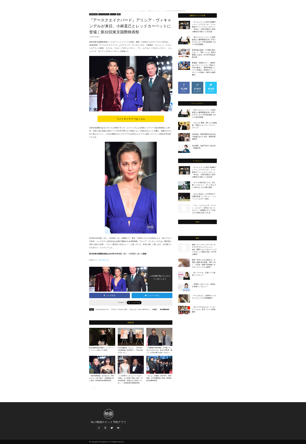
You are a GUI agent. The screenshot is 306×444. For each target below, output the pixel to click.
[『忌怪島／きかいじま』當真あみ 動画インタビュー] (184, 287)
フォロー (197, 83)
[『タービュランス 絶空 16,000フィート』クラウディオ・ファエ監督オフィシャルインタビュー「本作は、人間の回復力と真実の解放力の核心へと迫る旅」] (184, 25)
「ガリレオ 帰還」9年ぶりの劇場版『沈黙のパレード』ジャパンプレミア (204, 125)
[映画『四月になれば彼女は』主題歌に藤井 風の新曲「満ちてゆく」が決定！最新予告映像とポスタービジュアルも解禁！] (184, 263)
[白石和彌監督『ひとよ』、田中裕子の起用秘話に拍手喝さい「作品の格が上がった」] (131, 337)
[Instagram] (105, 428)
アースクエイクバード (102, 309)
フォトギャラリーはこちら (130, 118)
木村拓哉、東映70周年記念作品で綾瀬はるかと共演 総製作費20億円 (204, 136)
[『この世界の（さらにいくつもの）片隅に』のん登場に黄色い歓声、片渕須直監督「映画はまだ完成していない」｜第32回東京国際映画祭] (131, 365)
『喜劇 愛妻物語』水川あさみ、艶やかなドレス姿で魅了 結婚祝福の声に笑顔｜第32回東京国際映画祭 (101, 378)
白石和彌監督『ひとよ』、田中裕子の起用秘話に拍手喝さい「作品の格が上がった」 (130, 350)
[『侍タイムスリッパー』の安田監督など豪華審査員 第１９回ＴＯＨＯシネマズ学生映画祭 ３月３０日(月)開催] (184, 40)
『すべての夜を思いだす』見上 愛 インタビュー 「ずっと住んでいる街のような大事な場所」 (204, 185)
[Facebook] (98, 428)
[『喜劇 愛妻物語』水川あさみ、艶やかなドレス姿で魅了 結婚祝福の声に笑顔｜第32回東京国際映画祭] (102, 365)
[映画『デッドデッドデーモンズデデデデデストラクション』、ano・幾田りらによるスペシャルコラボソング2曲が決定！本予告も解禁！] (184, 247)
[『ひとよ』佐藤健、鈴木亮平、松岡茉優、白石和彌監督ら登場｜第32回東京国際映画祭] (159, 365)
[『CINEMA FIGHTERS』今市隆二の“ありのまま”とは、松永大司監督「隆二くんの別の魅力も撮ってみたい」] (159, 337)
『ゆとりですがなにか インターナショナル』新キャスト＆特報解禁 (204, 309)
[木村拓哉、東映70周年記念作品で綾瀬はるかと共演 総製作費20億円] (184, 137)
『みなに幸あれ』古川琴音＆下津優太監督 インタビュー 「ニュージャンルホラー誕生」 (204, 196)
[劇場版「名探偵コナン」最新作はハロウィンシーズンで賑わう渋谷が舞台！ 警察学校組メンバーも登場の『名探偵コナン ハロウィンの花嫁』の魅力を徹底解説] (184, 66)
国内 (118, 14)
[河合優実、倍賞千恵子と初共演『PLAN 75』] (184, 148)
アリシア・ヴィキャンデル (119, 309)
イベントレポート (104, 14)
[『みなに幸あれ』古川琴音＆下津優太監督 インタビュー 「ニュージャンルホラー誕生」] (184, 197)
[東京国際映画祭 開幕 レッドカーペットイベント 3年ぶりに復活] (102, 337)
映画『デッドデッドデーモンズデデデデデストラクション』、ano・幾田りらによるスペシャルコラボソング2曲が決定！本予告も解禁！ (204, 249)
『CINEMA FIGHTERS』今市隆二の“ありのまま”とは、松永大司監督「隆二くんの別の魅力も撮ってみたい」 (159, 350)
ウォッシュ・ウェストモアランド (139, 309)
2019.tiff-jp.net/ (103, 260)
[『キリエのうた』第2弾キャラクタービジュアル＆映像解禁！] (184, 298)
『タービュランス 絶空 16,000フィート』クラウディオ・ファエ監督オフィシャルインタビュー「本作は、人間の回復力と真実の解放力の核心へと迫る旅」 (204, 27)
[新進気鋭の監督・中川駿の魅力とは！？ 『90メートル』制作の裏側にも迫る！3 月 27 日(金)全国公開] (184, 53)
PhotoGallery (100, 11)
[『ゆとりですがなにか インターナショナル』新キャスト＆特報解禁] (184, 310)
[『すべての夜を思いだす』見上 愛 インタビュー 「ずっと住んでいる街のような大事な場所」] (184, 185)
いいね (184, 83)
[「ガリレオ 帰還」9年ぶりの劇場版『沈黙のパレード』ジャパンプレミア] (184, 126)
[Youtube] (118, 428)
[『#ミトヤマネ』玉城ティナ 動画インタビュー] (184, 275)
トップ (91, 11)
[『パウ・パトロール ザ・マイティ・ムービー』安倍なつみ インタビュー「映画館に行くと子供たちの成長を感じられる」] (184, 208)
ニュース (113, 14)
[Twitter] (111, 428)
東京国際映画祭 (164, 309)
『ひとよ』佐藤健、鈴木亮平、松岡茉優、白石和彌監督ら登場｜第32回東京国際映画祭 (158, 378)
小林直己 (154, 309)
